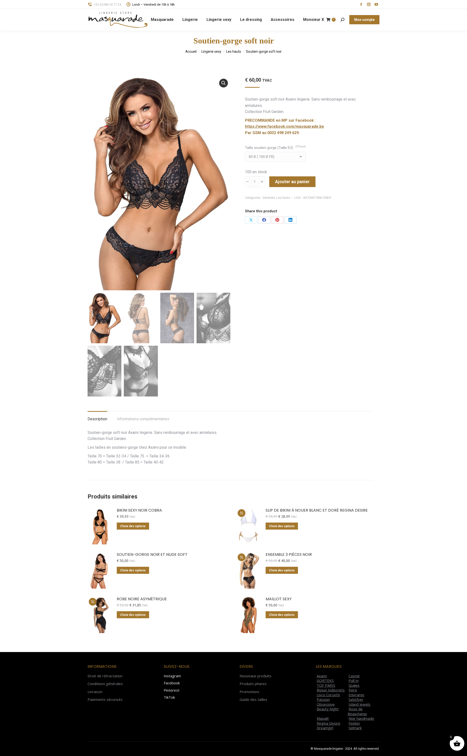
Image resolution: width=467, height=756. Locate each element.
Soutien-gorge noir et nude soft (152, 554)
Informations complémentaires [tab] (143, 419)
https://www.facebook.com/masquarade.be (284, 126)
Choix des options (133, 526)
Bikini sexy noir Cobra (139, 510)
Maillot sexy (279, 599)
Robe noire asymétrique (142, 599)
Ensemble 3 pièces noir (289, 554)
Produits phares (253, 683)
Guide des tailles (253, 699)
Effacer (301, 146)
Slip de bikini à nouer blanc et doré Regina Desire (317, 510)
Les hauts (283, 197)
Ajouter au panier (292, 181)
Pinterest (172, 690)
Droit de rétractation (105, 676)
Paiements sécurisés (105, 699)
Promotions (249, 691)
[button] (223, 83)
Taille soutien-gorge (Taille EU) (269, 148)
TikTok (169, 697)
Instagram (172, 675)
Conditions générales (105, 683)
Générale (268, 197)
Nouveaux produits (255, 676)
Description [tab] (97, 419)
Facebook (172, 682)
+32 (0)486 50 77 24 (107, 4)
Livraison (95, 691)
